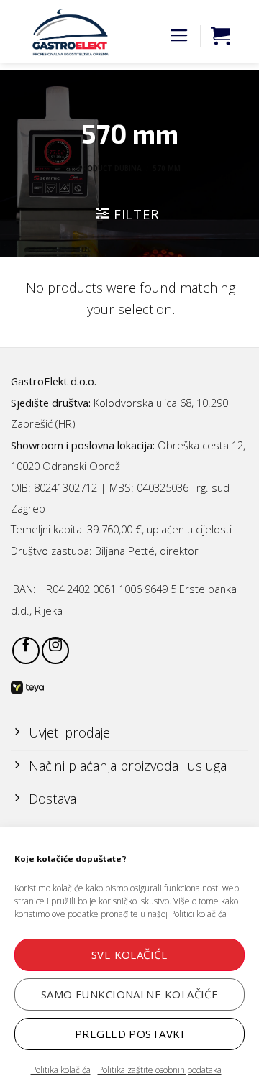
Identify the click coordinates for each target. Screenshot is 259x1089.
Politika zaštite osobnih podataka (160, 1070)
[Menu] (179, 36)
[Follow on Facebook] (26, 650)
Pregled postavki (129, 1033)
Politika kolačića (61, 1070)
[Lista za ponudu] (220, 36)
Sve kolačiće (129, 954)
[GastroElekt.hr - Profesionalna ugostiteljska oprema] (65, 32)
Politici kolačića (198, 914)
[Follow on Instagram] (55, 650)
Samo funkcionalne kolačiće (130, 994)
